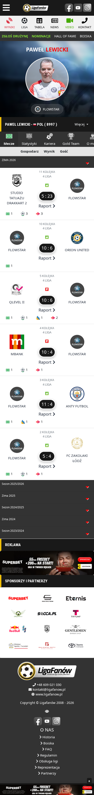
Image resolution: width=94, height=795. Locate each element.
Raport (46, 206)
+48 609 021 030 (49, 685)
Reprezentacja (48, 767)
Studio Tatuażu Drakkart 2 (17, 197)
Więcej (80, 124)
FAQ (48, 749)
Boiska (48, 743)
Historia (48, 737)
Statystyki (29, 143)
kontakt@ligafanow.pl (49, 689)
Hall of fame (65, 36)
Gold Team (71, 143)
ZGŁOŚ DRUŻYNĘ (15, 36)
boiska (85, 36)
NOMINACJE (41, 36)
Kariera (49, 143)
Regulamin (48, 755)
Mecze (9, 143)
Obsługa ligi (48, 761)
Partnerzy (48, 773)
